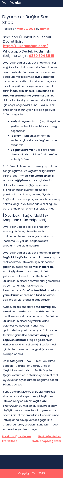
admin (44, 29)
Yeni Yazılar (12, 3)
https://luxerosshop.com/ (25, 46)
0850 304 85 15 (41, 56)
